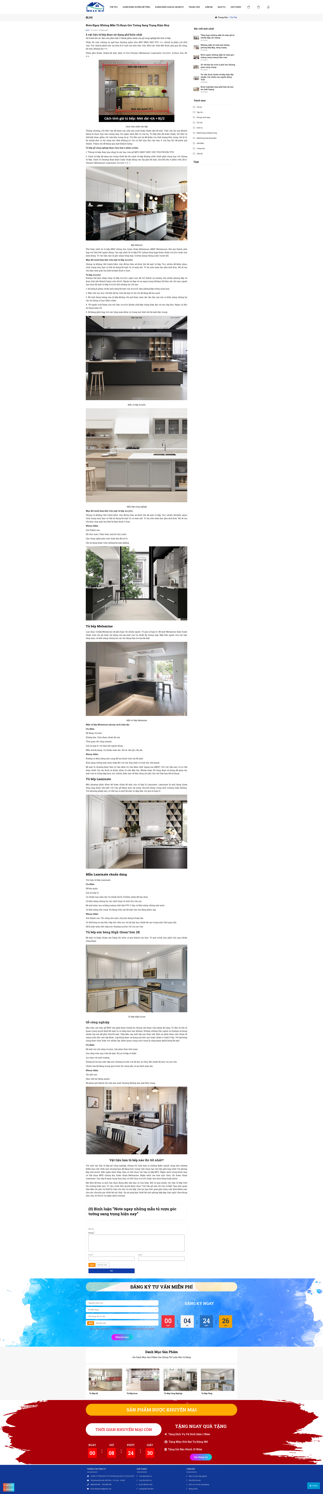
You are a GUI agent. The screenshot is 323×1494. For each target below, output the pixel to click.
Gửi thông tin (201, 1457)
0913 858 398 (106, 1484)
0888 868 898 (95, 1484)
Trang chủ (194, 7)
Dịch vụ (200, 128)
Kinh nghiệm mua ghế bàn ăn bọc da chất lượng (217, 88)
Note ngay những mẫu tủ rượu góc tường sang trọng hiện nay (217, 56)
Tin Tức (114, 7)
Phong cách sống (203, 117)
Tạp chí (200, 112)
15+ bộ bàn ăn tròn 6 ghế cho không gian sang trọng (218, 65)
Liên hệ (209, 7)
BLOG (89, 17)
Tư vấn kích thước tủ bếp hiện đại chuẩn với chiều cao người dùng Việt (217, 77)
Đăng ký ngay (122, 1337)
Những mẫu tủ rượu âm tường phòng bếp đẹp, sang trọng (215, 46)
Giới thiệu (236, 7)
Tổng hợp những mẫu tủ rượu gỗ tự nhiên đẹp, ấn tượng (217, 36)
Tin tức (233, 17)
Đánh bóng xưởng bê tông (136, 7)
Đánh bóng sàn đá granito (169, 7)
